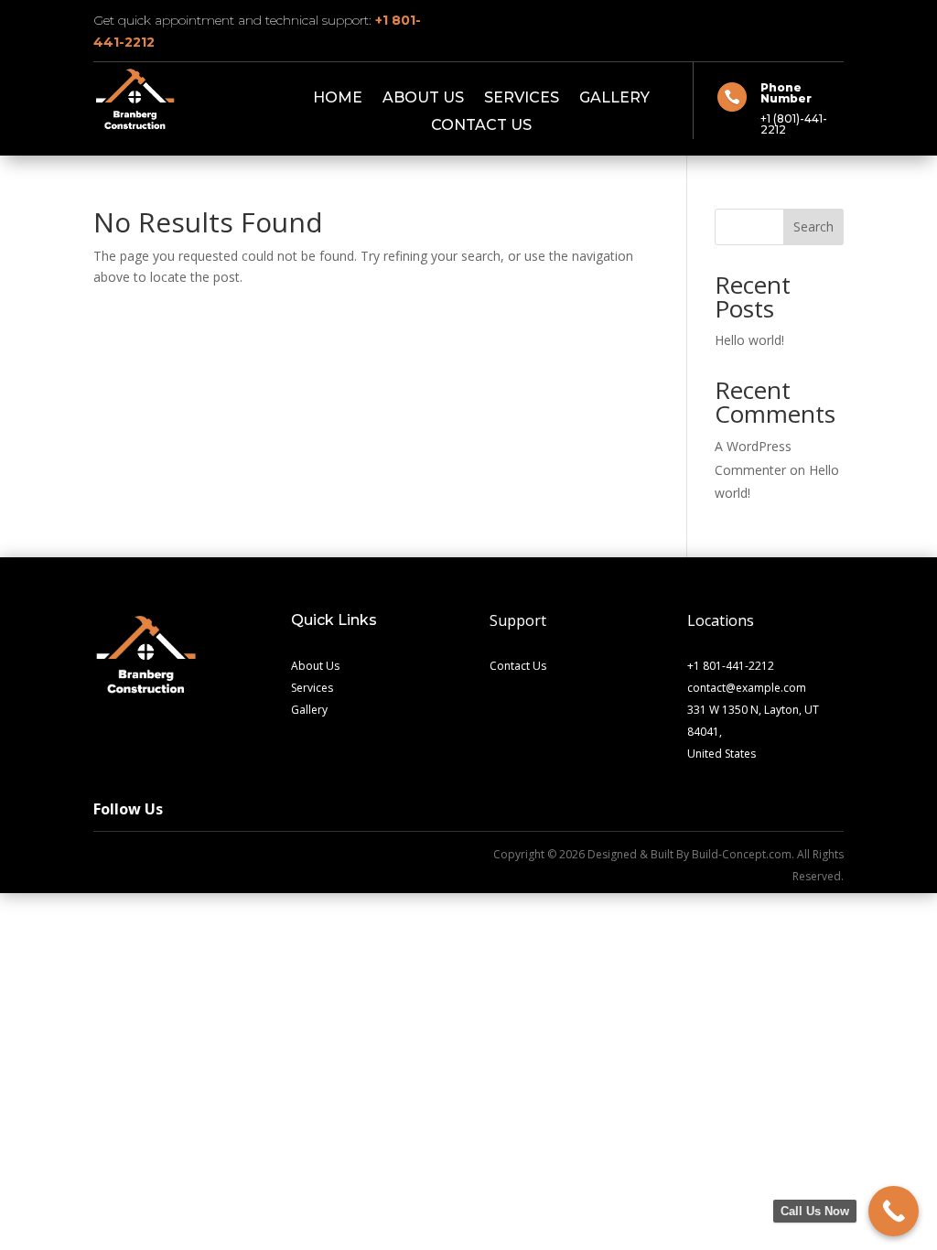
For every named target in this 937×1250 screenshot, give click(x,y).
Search (813, 226)
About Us (423, 99)
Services (521, 99)
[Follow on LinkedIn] (155, 858)
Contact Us (481, 126)
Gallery (614, 99)
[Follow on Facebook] (755, 17)
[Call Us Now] (893, 1211)
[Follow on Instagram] (829, 17)
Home (337, 99)
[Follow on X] (792, 17)
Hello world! (749, 340)
